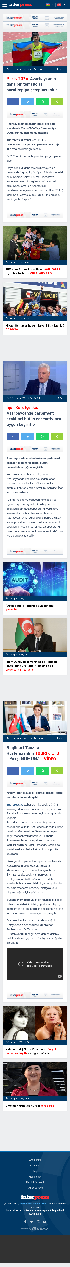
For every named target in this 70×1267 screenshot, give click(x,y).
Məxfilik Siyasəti (35, 1182)
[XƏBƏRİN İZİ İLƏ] (20, 4)
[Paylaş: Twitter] (27, 101)
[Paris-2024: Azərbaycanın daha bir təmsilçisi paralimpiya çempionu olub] (35, 49)
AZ (52, 4)
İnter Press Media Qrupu (33, 1203)
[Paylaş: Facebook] (13, 101)
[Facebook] (25, 1222)
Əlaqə (35, 1171)
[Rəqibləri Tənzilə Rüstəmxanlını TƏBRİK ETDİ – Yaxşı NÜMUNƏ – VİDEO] (35, 718)
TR (63, 4)
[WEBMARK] (35, 1229)
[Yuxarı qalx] (60, 1257)
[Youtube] (45, 1222)
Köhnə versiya (35, 1188)
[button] (57, 101)
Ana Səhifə (35, 1160)
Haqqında (35, 1165)
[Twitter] (32, 1222)
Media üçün (35, 1177)
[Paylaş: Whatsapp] (42, 101)
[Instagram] (38, 1222)
